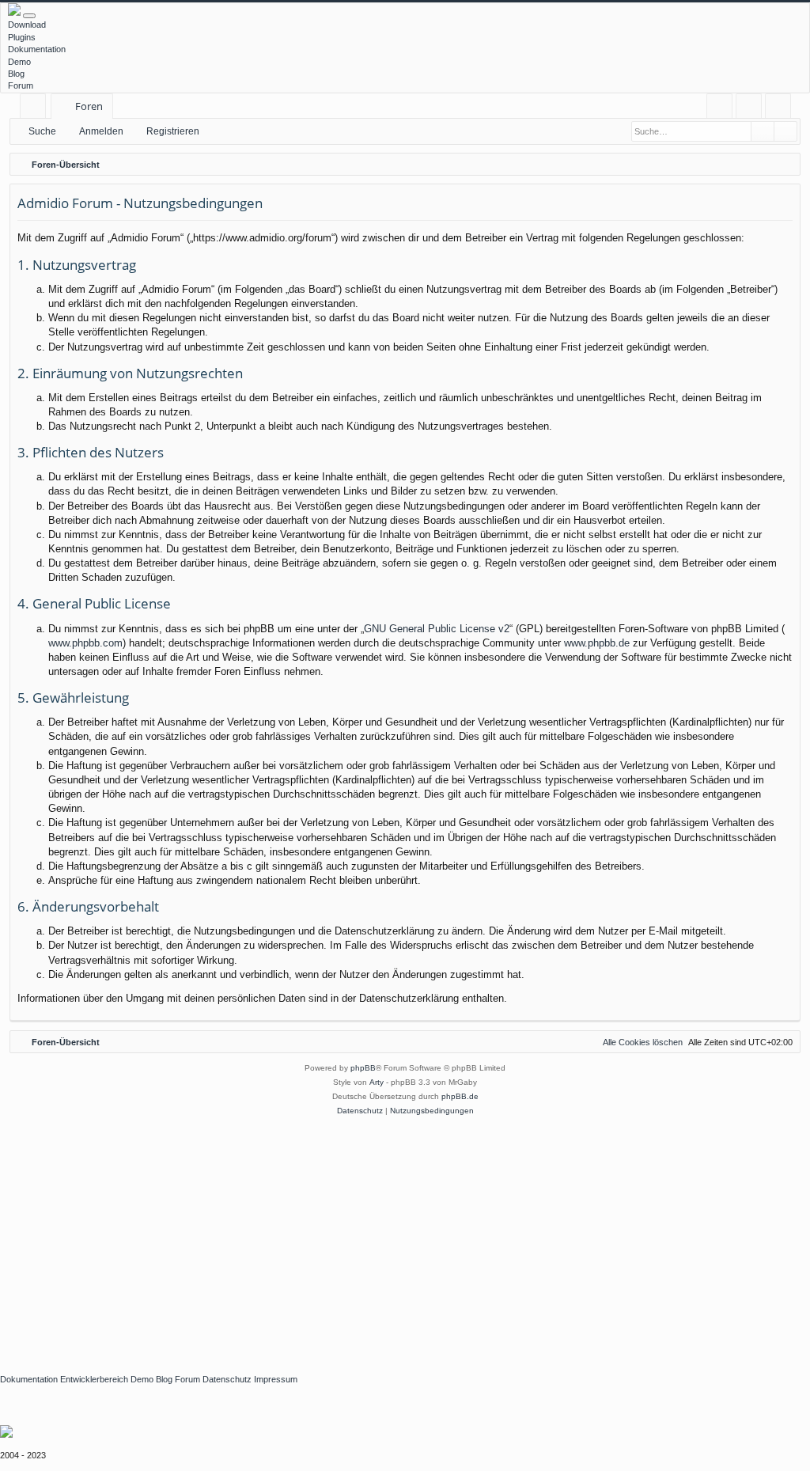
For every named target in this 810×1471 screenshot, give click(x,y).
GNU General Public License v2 (436, 629)
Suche (42, 131)
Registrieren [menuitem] (781, 109)
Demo (19, 61)
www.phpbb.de (597, 643)
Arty (376, 1082)
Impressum (275, 1379)
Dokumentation (37, 49)
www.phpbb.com (85, 643)
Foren (89, 106)
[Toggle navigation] (29, 15)
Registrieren (172, 131)
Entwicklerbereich (94, 1379)
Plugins (22, 37)
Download (27, 24)
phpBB (363, 1067)
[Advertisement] (405, 1237)
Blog (16, 73)
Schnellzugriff (36, 109)
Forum (20, 85)
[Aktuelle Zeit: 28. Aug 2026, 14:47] (784, 164)
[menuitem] (719, 106)
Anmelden (101, 131)
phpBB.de (460, 1096)
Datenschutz (227, 1379)
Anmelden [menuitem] (752, 109)
